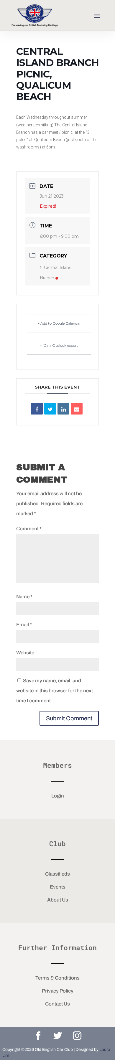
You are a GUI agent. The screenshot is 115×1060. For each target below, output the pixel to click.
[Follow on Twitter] (57, 1035)
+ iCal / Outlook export (59, 345)
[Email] (77, 409)
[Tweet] (50, 409)
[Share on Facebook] (37, 409)
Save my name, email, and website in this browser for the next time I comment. (54, 691)
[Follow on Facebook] (38, 1035)
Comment (29, 528)
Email (24, 625)
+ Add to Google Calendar (59, 323)
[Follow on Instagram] (77, 1035)
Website (25, 653)
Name (24, 597)
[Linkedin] (63, 409)
